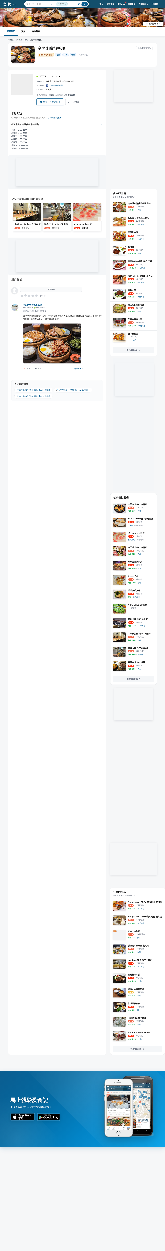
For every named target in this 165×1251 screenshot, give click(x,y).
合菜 (26, 40)
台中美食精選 (46, 55)
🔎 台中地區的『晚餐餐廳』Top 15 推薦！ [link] (33, 396)
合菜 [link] (58, 55)
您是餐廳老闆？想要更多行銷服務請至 (55, 95)
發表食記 (110, 4)
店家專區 (142, 4)
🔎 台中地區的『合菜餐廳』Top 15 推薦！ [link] (33, 390)
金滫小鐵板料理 (51, 48)
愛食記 (11, 40)
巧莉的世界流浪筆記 (32, 305)
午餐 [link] (65, 55)
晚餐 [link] (73, 55)
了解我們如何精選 (54, 118)
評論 (23, 31)
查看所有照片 (154, 24)
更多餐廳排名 (132, 350)
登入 (101, 4)
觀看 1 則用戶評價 (52, 102)
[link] (139, 210)
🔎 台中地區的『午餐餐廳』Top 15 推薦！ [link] (73, 390)
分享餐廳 (75, 102)
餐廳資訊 (11, 31)
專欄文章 (131, 4)
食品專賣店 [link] (139, 525)
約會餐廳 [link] (140, 540)
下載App (121, 4)
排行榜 (155, 4)
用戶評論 (16, 279)
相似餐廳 (36, 31)
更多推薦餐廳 (132, 679)
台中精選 (19, 40)
